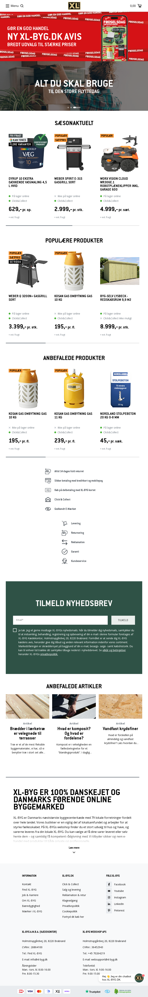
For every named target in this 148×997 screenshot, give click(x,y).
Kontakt (26, 884)
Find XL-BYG (29, 889)
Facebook (120, 884)
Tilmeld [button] (123, 620)
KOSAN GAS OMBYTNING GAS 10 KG (73, 298)
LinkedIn (119, 904)
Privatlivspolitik (70, 906)
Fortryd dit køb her (73, 917)
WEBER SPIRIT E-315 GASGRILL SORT (68, 180)
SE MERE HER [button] (27, 764)
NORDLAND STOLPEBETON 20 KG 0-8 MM (118, 415)
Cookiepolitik (69, 911)
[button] (74, 850)
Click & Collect (70, 884)
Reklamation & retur (74, 895)
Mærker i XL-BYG (32, 911)
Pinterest (119, 910)
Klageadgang (69, 900)
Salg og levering (71, 889)
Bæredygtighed (31, 906)
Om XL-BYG (29, 900)
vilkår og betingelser (114, 650)
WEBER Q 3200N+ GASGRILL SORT (28, 298)
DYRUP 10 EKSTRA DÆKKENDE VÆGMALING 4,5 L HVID (28, 182)
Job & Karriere (30, 895)
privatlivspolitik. (49, 654)
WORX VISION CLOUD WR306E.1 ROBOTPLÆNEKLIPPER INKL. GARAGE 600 (119, 184)
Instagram (120, 897)
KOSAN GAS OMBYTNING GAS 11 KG (73, 415)
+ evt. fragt (14, 217)
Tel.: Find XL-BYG (32, 953)
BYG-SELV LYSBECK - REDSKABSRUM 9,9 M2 (115, 298)
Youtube (119, 891)
